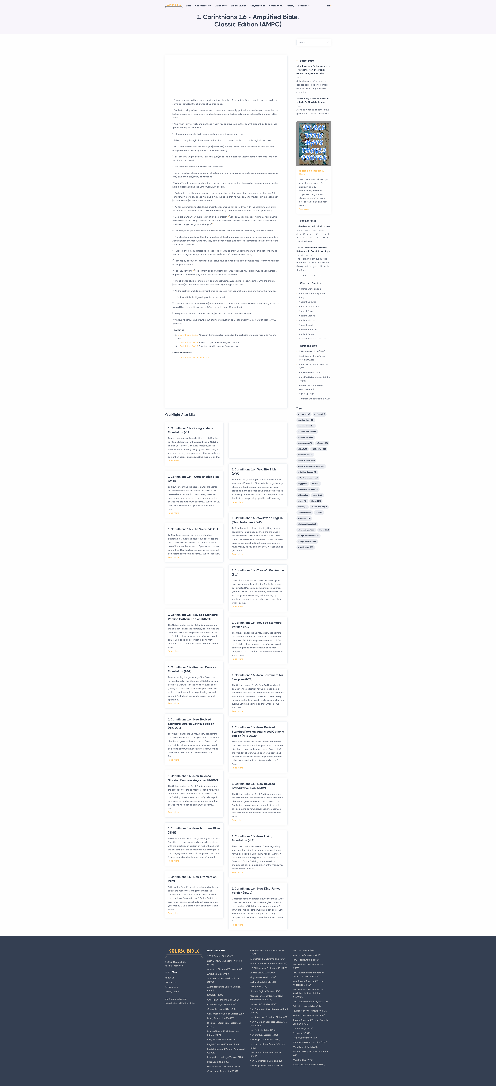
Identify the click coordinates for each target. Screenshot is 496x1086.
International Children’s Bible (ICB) (267, 959)
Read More (173, 460)
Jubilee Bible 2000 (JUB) (262, 972)
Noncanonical (276, 5)
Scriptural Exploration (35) (309, 536)
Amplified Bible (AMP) (309, 372)
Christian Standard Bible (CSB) (314, 398)
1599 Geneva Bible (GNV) (312, 351)
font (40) (316, 484)
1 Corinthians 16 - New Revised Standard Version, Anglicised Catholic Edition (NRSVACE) (258, 731)
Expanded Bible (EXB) (218, 1062)
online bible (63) (305, 513)
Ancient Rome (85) (306, 437)
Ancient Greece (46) (306, 426)
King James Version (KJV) (263, 977)
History (290, 5)
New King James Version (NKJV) (266, 1065)
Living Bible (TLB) (258, 986)
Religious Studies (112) (307, 524)
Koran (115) (316, 501)
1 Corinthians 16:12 (188, 335)
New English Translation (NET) (265, 1039)
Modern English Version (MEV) (265, 991)
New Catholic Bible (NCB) (262, 1030)
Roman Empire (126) (306, 530)
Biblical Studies (238, 5)
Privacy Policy (172, 991)
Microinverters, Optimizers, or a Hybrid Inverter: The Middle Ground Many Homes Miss (313, 70)
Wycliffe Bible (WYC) (303, 1060)
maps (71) (303, 507)
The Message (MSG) (303, 1028)
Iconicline (174, 1003)
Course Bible (179, 962)
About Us (169, 977)
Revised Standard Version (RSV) (309, 1015)
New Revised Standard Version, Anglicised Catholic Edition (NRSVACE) (309, 993)
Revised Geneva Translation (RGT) (310, 1010)
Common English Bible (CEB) (221, 1004)
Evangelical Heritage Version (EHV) (225, 1057)
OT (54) (319, 513)
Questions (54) (304, 518)
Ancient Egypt (306, 311)
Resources (303, 5)
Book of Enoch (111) (307, 460)
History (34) (303, 495)
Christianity (221, 5)
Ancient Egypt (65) (306, 420)
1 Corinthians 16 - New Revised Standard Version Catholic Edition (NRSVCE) (191, 724)
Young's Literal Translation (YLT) (309, 1064)
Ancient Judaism (308, 329)
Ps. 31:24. (204, 357)
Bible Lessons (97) (305, 455)
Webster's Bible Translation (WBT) (310, 1042)
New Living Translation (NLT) (307, 955)
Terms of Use (171, 987)
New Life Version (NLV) (304, 950)
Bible (188, 5)
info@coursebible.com (176, 999)
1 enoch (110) (304, 414)
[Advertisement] (226, 80)
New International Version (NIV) (266, 1061)
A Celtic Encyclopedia (310, 289)
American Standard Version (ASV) (224, 969)
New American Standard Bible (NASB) (269, 1017)
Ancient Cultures (307, 302)
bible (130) (303, 449)
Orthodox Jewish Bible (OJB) (307, 1006)
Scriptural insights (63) (307, 541)
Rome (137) (324, 530)
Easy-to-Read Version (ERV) (221, 1039)
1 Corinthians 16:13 (188, 342)
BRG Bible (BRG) (307, 394)
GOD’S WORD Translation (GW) (223, 1066)
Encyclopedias (257, 5)
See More (304, 209)
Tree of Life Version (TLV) (305, 1037)
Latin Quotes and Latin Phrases (313, 226)
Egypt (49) (303, 484)
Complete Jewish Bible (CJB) (221, 1009)
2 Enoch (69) (320, 414)
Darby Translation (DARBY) (220, 1018)
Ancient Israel (306, 325)
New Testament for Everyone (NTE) (310, 1001)
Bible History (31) (319, 449)
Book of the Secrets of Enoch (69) (311, 466)
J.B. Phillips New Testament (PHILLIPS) (269, 968)
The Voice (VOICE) (302, 1033)
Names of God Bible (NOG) (263, 1004)
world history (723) (306, 547)
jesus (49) (302, 501)
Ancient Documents (309, 306)
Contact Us (171, 982)
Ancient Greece (307, 315)
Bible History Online (187, 1003)
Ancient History (203, 5)
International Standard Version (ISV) (268, 963)
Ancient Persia (306, 334)
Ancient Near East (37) (307, 431)
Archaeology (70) (305, 443)
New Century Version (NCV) (264, 1035)
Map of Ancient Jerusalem (310, 276)
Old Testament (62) (320, 507)
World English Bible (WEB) (305, 1047)
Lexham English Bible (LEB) (263, 982)
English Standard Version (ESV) (223, 1044)
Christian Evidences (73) (308, 478)
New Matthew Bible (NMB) (306, 959)
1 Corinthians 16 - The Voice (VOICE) (193, 529)
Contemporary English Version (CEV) (225, 1013)
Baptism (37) (323, 443)
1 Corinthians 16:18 (188, 346)
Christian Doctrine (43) (307, 472)
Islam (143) (318, 495)
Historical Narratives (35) (308, 489)
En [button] (328, 5)
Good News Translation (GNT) (222, 1071)
